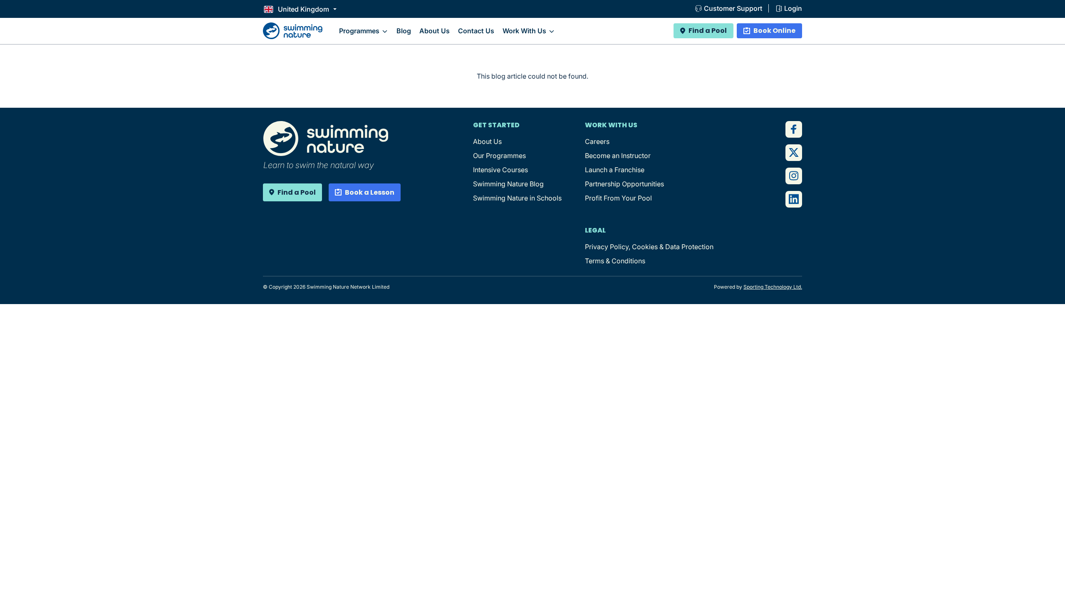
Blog (403, 31)
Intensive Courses (500, 170)
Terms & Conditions (615, 261)
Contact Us (476, 31)
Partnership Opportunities (624, 184)
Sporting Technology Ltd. (772, 287)
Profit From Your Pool (618, 198)
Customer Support (733, 8)
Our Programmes (499, 155)
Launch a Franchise (614, 170)
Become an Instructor (618, 155)
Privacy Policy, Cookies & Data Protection (649, 247)
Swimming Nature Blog (508, 184)
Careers (597, 141)
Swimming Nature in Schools (517, 198)
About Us (434, 31)
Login (793, 8)
